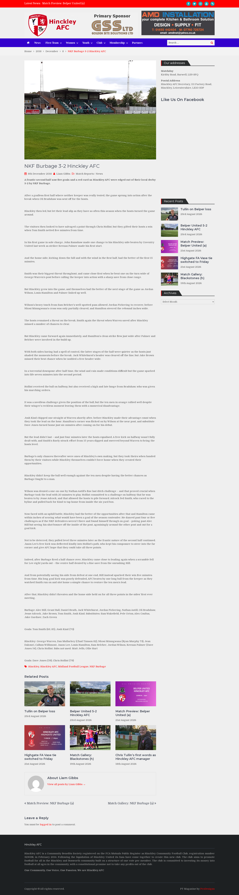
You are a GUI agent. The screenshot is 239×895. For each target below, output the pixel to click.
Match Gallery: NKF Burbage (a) (131, 803)
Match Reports (85, 173)
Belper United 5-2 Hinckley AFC (83, 713)
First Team (52, 42)
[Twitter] (194, 4)
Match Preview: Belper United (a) (63, 3)
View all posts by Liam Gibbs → (66, 784)
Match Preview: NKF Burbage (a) (50, 803)
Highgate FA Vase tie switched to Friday (40, 757)
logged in (46, 824)
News (37, 42)
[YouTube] (206, 4)
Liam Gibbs (63, 173)
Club (99, 42)
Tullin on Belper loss (39, 711)
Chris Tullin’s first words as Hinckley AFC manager (135, 757)
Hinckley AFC (48, 666)
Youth (85, 42)
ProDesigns (207, 888)
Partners (137, 42)
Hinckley (33, 666)
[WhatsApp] (212, 4)
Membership (117, 42)
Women (70, 42)
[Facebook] (188, 4)
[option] (90, 3)
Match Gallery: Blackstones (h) (82, 757)
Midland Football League (73, 666)
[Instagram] (200, 4)
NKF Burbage (98, 666)
